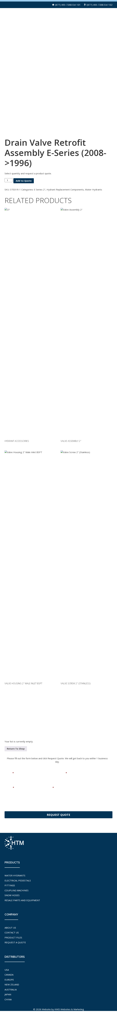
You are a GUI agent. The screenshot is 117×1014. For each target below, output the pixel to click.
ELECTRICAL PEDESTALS (18, 880)
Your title (82, 787)
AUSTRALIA (11, 989)
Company (47, 787)
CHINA (8, 999)
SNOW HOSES (12, 895)
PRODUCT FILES (13, 937)
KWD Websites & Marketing (69, 1009)
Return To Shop (16, 748)
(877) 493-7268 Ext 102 (99, 4)
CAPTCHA (10, 803)
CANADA (9, 974)
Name (9, 773)
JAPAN (8, 994)
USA (7, 969)
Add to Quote (24, 180)
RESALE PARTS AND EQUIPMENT (22, 900)
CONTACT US (12, 932)
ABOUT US (10, 927)
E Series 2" (39, 189)
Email (62, 773)
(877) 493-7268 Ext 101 (68, 4)
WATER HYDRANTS (15, 875)
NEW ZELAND (12, 984)
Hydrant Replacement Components (65, 189)
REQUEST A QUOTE (15, 942)
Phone (9, 787)
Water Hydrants (93, 189)
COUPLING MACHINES (16, 890)
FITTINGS (10, 885)
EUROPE (9, 979)
